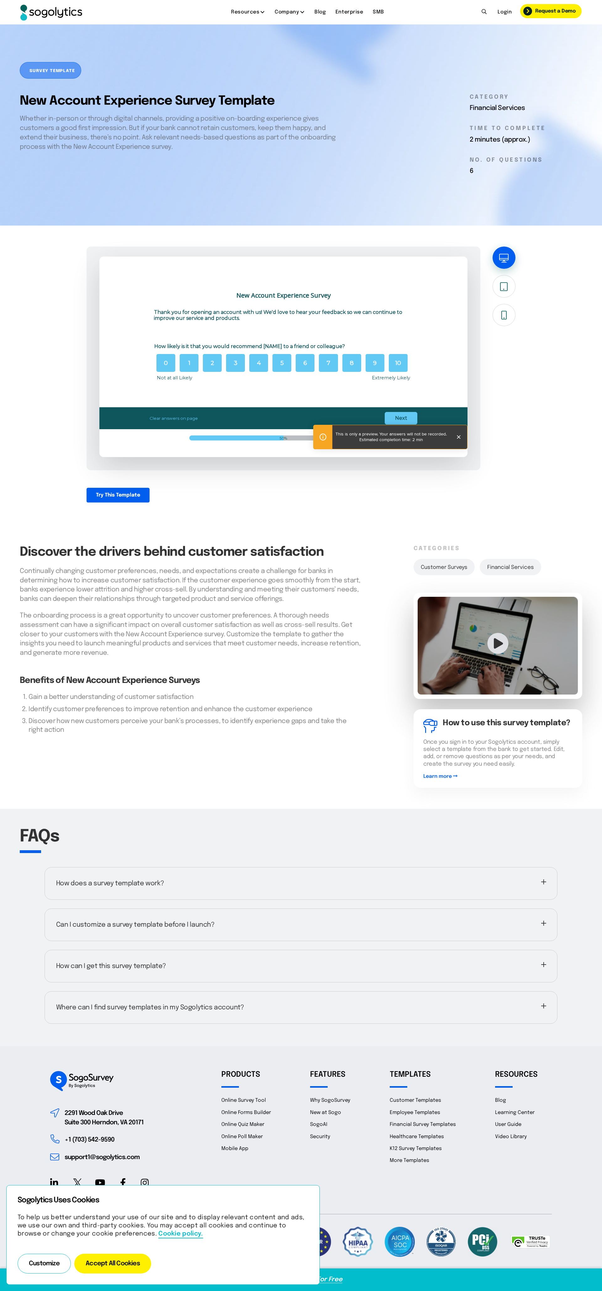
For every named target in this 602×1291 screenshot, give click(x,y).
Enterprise (349, 12)
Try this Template (118, 495)
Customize (44, 1263)
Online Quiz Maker (242, 1124)
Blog (320, 12)
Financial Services (510, 567)
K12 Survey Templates (416, 1148)
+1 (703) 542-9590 (89, 1140)
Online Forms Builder (246, 1112)
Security (320, 1136)
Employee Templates (415, 1112)
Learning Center (515, 1112)
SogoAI (318, 1124)
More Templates (409, 1160)
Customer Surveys (444, 567)
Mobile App (234, 1148)
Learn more (438, 776)
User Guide (508, 1124)
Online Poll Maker (242, 1136)
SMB (378, 12)
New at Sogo (325, 1112)
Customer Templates (415, 1100)
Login (505, 12)
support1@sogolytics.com (102, 1157)
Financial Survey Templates (423, 1124)
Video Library (511, 1136)
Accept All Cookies (113, 1263)
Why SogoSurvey (330, 1100)
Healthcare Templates (417, 1136)
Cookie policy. (180, 1234)
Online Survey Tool (243, 1100)
